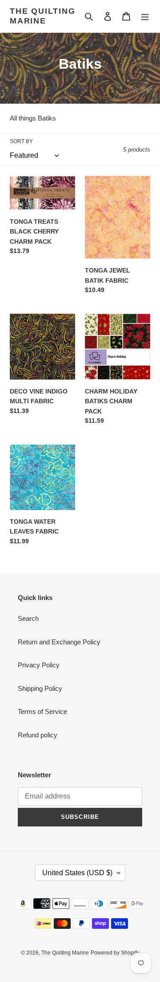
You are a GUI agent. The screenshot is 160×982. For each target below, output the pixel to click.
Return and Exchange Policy (59, 642)
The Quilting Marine (43, 16)
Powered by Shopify (115, 953)
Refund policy (37, 735)
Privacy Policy (39, 665)
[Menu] (145, 16)
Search (28, 618)
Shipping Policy (40, 688)
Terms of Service (42, 711)
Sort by (21, 141)
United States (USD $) (77, 873)
